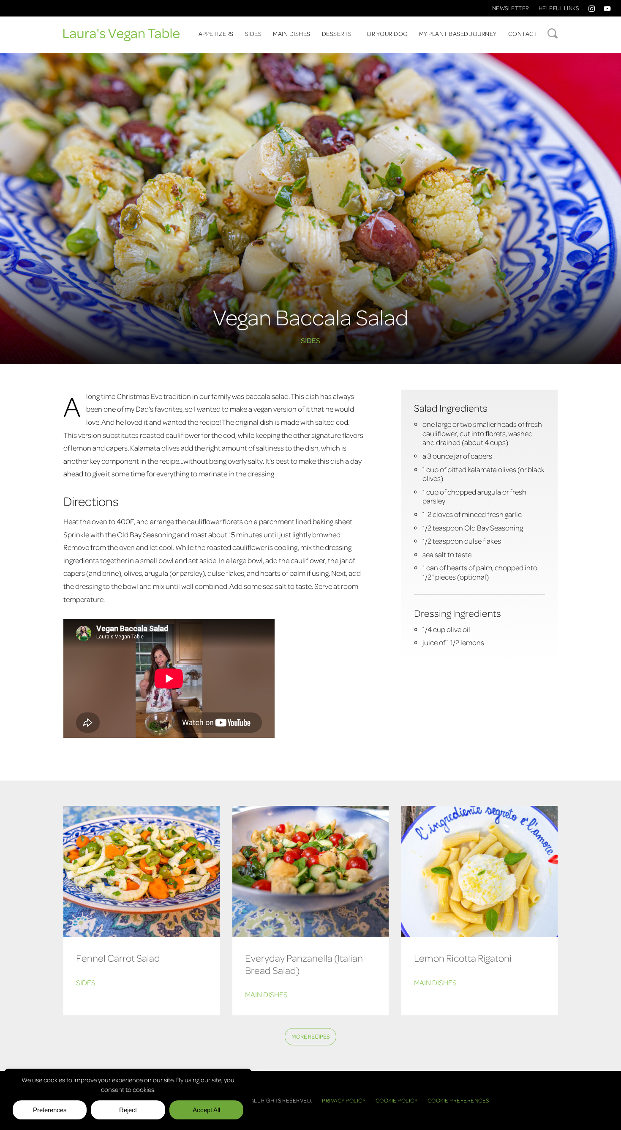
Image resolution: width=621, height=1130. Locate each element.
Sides (253, 33)
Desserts (337, 33)
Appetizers (216, 33)
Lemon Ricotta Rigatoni (463, 957)
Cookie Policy (397, 1100)
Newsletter (510, 7)
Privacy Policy (344, 1100)
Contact (523, 33)
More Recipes (310, 1036)
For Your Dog (385, 33)
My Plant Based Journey (458, 33)
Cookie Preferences (458, 1100)
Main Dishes (291, 33)
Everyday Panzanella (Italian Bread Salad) (304, 963)
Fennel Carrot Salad (118, 957)
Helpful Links (559, 7)
